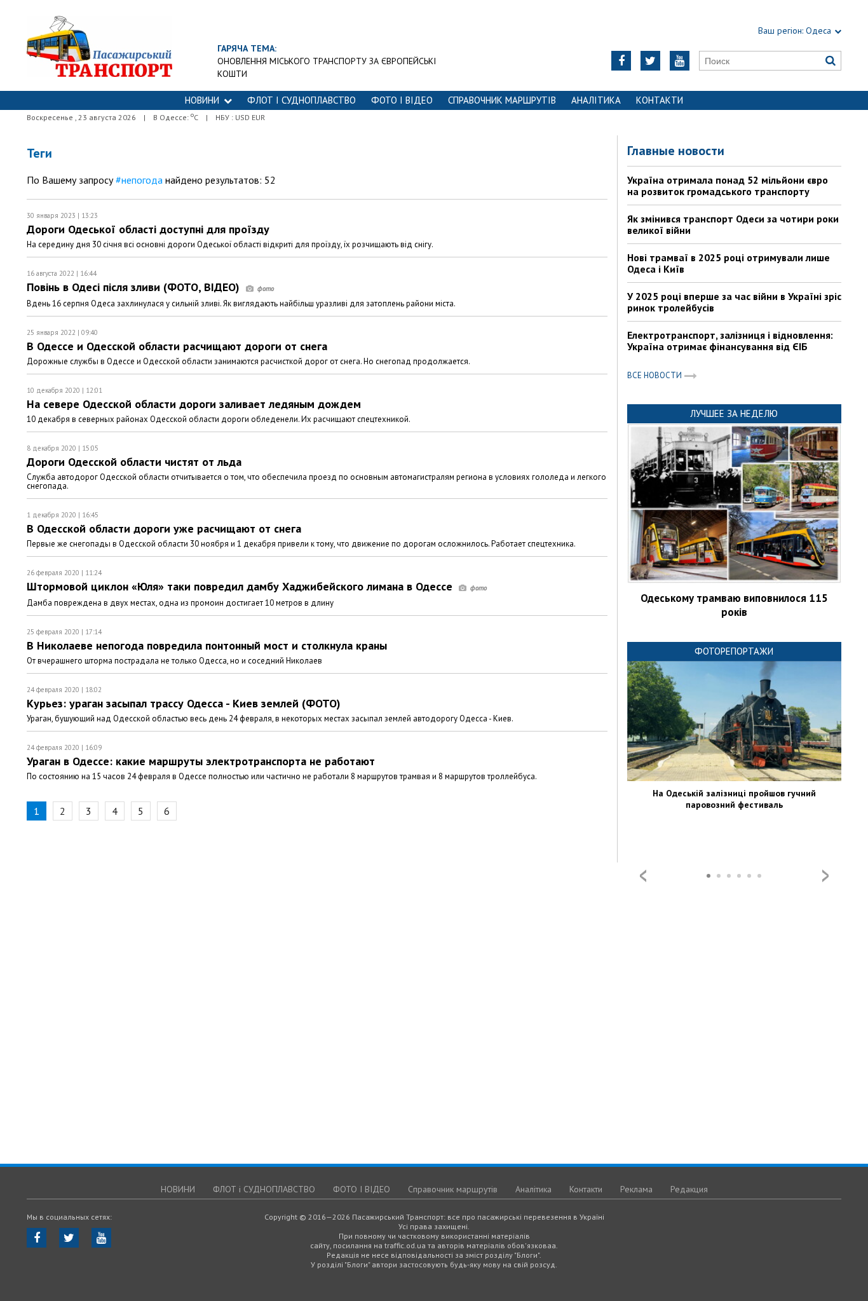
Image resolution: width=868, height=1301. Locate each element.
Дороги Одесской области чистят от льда (134, 461)
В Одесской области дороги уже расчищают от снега (164, 528)
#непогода (139, 180)
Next (825, 875)
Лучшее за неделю (734, 413)
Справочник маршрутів (502, 100)
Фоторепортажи (734, 651)
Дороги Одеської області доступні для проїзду (148, 229)
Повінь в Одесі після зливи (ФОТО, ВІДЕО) (135, 287)
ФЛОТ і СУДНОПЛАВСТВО (301, 100)
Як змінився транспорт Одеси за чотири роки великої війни (733, 224)
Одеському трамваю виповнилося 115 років (734, 605)
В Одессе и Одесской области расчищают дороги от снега (177, 346)
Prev (643, 875)
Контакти (659, 100)
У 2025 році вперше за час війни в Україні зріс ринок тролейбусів (734, 302)
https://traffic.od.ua (99, 45)
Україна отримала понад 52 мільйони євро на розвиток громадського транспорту (727, 186)
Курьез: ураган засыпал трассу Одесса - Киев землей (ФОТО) (184, 703)
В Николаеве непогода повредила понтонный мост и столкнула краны (207, 645)
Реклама (636, 1189)
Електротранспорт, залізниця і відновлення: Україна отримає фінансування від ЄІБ (730, 341)
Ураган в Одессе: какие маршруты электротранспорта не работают (201, 761)
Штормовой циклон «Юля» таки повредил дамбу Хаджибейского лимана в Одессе (241, 586)
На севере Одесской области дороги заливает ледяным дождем (194, 404)
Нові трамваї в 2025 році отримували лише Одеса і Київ (728, 263)
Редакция (689, 1189)
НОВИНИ (202, 100)
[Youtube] (679, 61)
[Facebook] (621, 61)
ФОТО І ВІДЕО (402, 100)
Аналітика (596, 100)
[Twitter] (650, 61)
